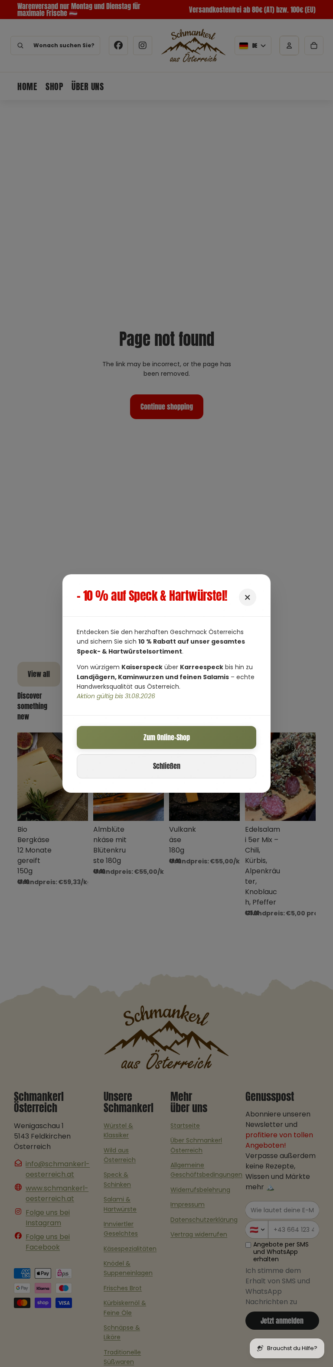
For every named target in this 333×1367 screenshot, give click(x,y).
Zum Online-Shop (167, 737)
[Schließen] (247, 597)
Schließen (166, 766)
